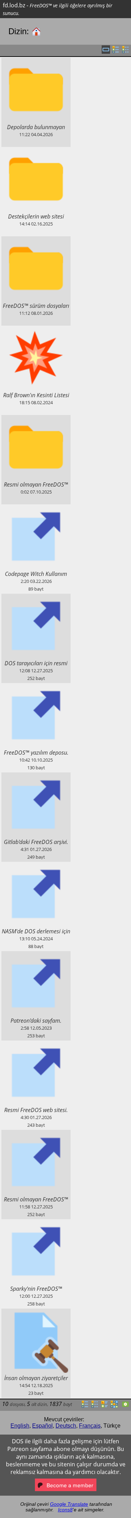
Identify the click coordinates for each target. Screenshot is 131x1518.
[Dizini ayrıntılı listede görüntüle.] (94, 1406)
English (19, 1426)
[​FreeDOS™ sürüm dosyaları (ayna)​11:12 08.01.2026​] (36, 240)
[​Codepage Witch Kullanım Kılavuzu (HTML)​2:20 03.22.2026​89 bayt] (36, 508)
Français (90, 1426)
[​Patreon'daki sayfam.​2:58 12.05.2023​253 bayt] (36, 955)
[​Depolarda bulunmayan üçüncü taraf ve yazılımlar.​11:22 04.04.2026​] (36, 61)
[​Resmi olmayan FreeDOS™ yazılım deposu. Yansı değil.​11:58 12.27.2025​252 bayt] (36, 1134)
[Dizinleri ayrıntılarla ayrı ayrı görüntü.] (125, 51)
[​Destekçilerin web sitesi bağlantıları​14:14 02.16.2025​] (36, 151)
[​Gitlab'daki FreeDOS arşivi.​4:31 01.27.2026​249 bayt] (36, 776)
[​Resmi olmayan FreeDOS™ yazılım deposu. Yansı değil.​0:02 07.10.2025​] (36, 419)
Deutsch (66, 1426)
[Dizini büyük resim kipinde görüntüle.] (125, 1406)
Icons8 (65, 1509)
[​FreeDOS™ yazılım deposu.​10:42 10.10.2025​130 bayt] (36, 687)
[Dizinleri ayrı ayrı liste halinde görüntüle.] (115, 51)
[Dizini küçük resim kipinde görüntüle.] (114, 1406)
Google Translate (69, 1504)
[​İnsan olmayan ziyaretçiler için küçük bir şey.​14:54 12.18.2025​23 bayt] (36, 1312)
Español (42, 1426)
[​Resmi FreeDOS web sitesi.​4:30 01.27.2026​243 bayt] (36, 1044)
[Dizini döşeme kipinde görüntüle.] (104, 1406)
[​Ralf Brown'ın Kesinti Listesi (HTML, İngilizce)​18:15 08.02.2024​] (36, 329)
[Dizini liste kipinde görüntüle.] (85, 1406)
